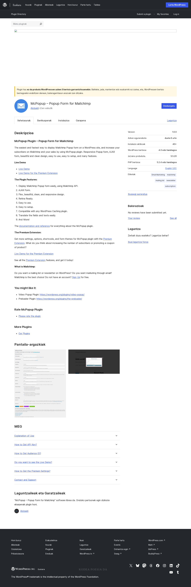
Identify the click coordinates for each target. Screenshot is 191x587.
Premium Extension (35, 260)
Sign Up (76, 277)
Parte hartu (119, 540)
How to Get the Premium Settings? (32, 471)
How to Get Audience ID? (27, 453)
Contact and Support (25, 480)
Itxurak (48, 545)
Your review (134, 218)
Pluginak (49, 549)
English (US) (171, 168)
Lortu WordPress (177, 5)
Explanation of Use (24, 435)
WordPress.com (156, 540)
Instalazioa (63, 120)
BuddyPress (155, 553)
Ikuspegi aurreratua (137, 194)
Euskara (41, 569)
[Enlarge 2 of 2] (116, 353)
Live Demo (24, 168)
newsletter (171, 180)
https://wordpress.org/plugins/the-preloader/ (59, 298)
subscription (170, 186)
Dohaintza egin (122, 549)
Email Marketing (158, 175)
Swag (118, 553)
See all (173, 218)
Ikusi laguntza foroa (138, 242)
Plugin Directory (18, 14)
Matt (151, 545)
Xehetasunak (24, 120)
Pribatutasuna (17, 553)
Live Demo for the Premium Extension (38, 173)
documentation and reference (34, 226)
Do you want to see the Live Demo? (33, 462)
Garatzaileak (85, 549)
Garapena (81, 120)
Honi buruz (16, 540)
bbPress (153, 549)
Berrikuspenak (44, 120)
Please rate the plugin (30, 316)
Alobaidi (35, 108)
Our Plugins (24, 333)
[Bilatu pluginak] (41, 24)
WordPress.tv (87, 553)
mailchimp (171, 175)
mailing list (160, 180)
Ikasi (82, 540)
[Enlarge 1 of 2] (62, 353)
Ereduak (49, 553)
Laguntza (172, 120)
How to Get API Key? (25, 444)
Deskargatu (169, 106)
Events (117, 545)
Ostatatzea (16, 549)
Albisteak (15, 545)
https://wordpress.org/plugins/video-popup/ (62, 294)
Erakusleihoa (51, 540)
